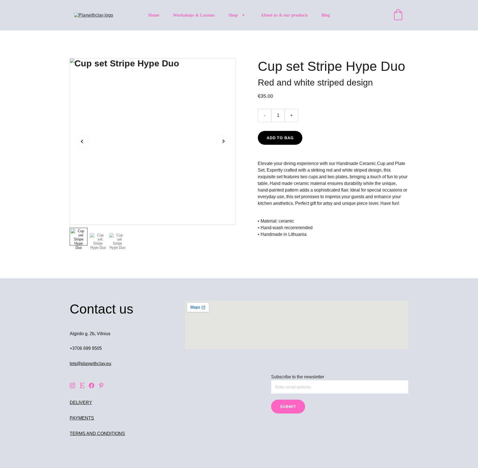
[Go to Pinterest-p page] (101, 385)
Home (153, 15)
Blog (325, 15)
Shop (233, 15)
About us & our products (284, 15)
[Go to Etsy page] (82, 385)
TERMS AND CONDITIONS (97, 433)
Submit (288, 406)
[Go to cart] (398, 15)
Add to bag (280, 138)
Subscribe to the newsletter (297, 376)
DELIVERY (81, 402)
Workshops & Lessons (194, 15)
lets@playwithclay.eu (90, 363)
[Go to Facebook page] (91, 385)
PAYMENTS (82, 418)
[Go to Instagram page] (72, 385)
